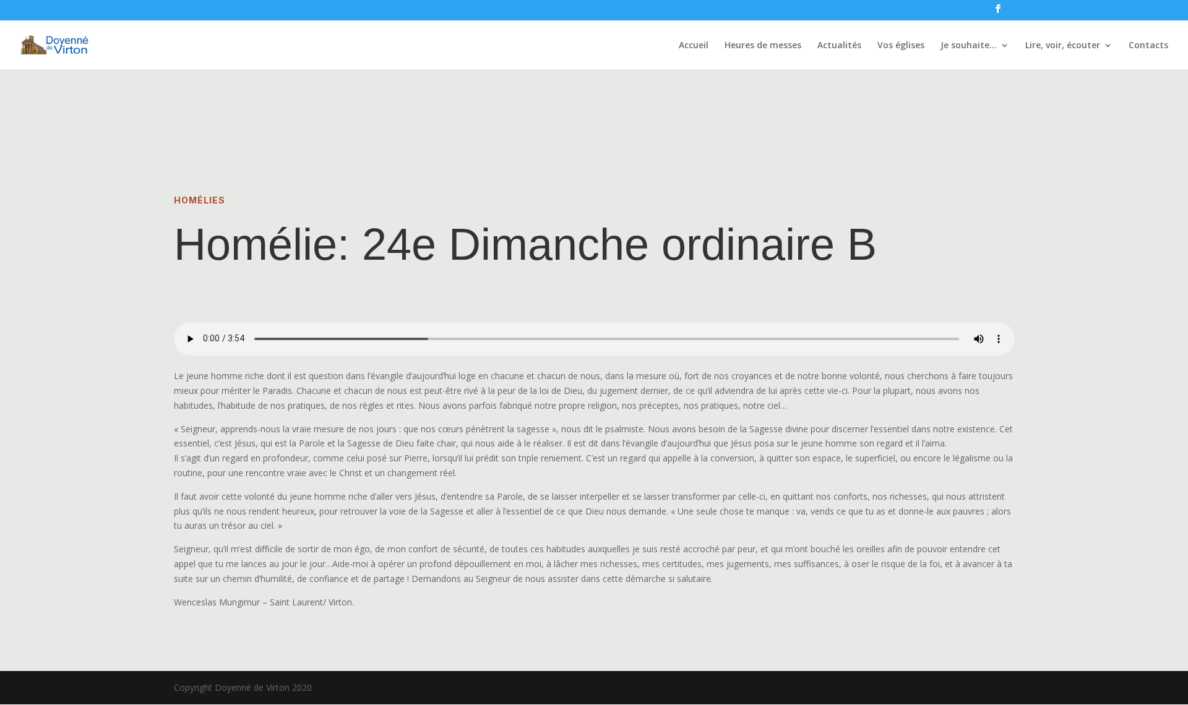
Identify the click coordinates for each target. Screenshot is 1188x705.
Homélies (199, 200)
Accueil (693, 46)
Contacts (1148, 46)
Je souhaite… (968, 46)
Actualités (839, 46)
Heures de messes (763, 46)
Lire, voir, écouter (1062, 46)
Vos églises (900, 46)
